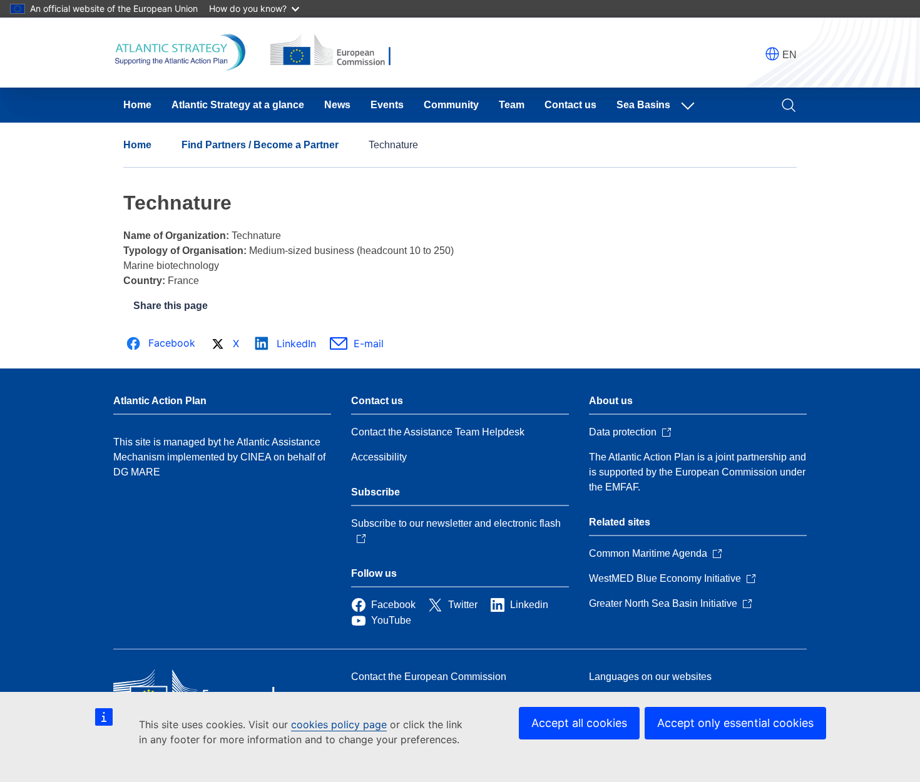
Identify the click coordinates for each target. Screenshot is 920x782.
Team (511, 104)
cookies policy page (339, 724)
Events (387, 104)
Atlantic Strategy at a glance (237, 104)
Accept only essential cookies (735, 722)
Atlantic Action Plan (160, 400)
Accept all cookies (579, 722)
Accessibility (379, 457)
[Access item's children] (690, 105)
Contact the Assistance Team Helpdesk (437, 432)
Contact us (570, 104)
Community (451, 104)
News (337, 104)
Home (137, 104)
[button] (772, 53)
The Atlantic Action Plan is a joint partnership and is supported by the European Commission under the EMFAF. (697, 472)
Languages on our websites (650, 676)
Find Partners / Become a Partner (260, 145)
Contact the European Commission (428, 676)
